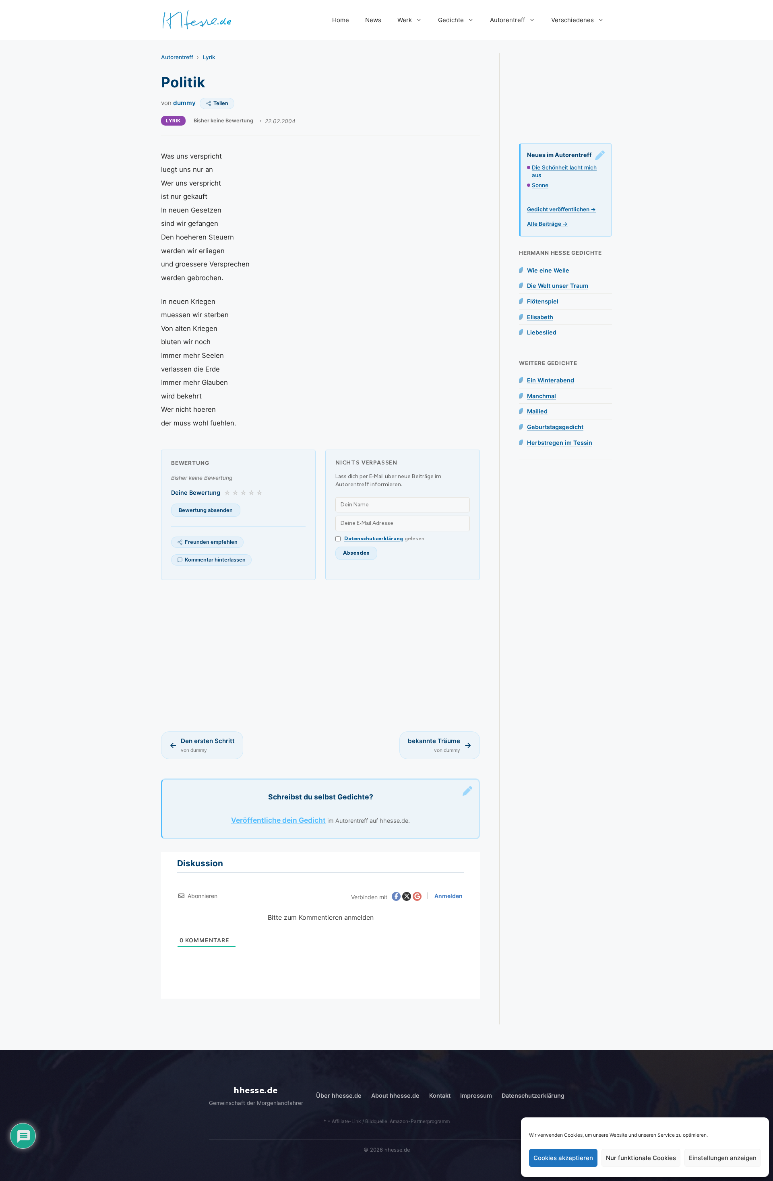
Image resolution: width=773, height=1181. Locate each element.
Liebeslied (541, 332)
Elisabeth (540, 317)
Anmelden (448, 895)
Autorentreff (507, 20)
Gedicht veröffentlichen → (561, 209)
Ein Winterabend (550, 380)
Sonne (540, 185)
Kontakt (440, 1095)
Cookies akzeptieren (563, 1158)
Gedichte (451, 20)
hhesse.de (256, 1090)
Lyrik (209, 57)
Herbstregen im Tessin (559, 442)
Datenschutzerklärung (373, 539)
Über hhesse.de (339, 1095)
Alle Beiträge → (547, 224)
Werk (404, 20)
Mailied (537, 411)
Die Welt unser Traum (557, 285)
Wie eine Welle (548, 270)
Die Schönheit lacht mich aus (564, 171)
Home (340, 20)
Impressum (476, 1095)
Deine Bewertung (195, 492)
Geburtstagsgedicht (555, 426)
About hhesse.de (395, 1095)
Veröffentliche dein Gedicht (278, 820)
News (373, 20)
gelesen (384, 539)
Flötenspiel (542, 301)
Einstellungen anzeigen (722, 1158)
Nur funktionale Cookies (641, 1158)
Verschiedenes (572, 20)
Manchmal (541, 395)
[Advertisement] (320, 655)
